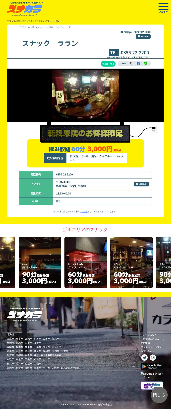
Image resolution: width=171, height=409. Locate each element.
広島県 (37, 359)
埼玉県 (28, 347)
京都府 (19, 355)
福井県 (28, 351)
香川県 (19, 363)
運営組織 (145, 342)
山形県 (46, 338)
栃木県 (19, 347)
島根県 (19, 359)
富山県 (10, 351)
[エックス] (131, 63)
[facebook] (138, 63)
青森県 (10, 338)
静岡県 (46, 351)
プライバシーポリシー (152, 347)
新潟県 (10, 342)
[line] (145, 63)
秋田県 (37, 338)
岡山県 (28, 359)
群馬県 (19, 342)
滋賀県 (10, 355)
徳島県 (10, 363)
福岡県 (10, 367)
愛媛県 (28, 363)
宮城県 (28, 338)
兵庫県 (57, 355)
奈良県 (28, 355)
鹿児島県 (65, 367)
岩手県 (19, 338)
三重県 (64, 351)
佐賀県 (19, 367)
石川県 (19, 351)
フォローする (108, 63)
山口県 (46, 359)
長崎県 (28, 367)
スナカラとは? (148, 334)
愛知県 (55, 351)
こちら (84, 211)
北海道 (10, 334)
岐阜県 (37, 351)
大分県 (46, 367)
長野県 (37, 342)
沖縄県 (75, 367)
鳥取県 (10, 359)
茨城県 (10, 347)
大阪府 (48, 355)
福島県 (55, 338)
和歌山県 (38, 355)
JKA (74, 404)
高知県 (37, 363)
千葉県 (37, 347)
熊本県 (37, 367)
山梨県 (28, 342)
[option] (40, 262)
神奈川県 (56, 347)
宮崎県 (55, 367)
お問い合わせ (148, 351)
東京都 (46, 347)
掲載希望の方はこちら (152, 338)
